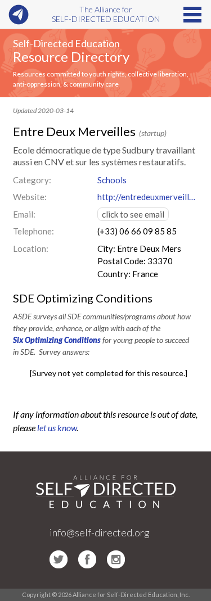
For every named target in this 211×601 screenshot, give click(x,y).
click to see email (133, 214)
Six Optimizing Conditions (57, 340)
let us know (57, 427)
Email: (24, 214)
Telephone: (33, 231)
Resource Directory (71, 56)
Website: (30, 197)
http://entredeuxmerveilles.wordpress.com (148, 197)
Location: (30, 248)
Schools (112, 180)
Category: (32, 180)
